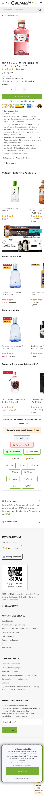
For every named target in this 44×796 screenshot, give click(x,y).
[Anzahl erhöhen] (18, 89)
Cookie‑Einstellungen (10, 640)
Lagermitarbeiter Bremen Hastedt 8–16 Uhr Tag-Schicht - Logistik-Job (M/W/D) (21, 688)
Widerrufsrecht (8, 636)
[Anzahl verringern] (4, 89)
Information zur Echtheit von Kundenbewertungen (22, 628)
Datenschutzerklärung (10, 632)
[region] (22, 38)
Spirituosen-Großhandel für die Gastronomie (19, 675)
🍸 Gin (22, 465)
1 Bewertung (19, 69)
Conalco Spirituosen (10, 600)
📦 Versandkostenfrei (22, 445)
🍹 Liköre (15, 458)
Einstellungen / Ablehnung (22, 778)
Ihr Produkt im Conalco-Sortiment (15, 679)
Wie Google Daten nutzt (29, 763)
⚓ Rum (34, 465)
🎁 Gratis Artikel (13, 451)
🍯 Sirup (29, 458)
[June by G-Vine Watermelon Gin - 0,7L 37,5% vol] (22, 38)
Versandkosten (19, 78)
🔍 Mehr (28, 486)
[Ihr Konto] (36, 3)
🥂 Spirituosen (32, 451)
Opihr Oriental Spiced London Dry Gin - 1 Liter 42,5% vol (13, 401)
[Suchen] (40, 10)
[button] (38, 784)
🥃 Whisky (28, 472)
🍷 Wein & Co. (29, 479)
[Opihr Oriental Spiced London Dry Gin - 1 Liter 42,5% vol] (15, 383)
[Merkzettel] (7, 3)
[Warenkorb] (41, 3)
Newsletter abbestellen (11, 664)
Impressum (6, 647)
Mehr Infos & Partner (13, 763)
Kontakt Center (7, 621)
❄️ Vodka (13, 479)
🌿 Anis (14, 472)
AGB (3, 644)
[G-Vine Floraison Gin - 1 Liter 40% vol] (15, 192)
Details (39, 792)
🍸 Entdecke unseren (22, 430)
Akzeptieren (22, 771)
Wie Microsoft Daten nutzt (22, 765)
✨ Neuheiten (22, 438)
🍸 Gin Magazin (9, 163)
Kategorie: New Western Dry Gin (16, 158)
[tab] (21, 507)
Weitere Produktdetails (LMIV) (15, 153)
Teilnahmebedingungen (11, 668)
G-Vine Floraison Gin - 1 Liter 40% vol (13, 210)
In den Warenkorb (22, 96)
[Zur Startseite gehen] (22, 3)
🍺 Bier (15, 486)
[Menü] (3, 3)
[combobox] (18, 10)
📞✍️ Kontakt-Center (11, 548)
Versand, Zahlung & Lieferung (13, 625)
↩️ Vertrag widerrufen (12, 557)
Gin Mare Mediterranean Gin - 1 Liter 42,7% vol (14, 293)
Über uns (5, 683)
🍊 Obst (9, 465)
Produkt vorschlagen (10, 671)
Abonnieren (9, 730)
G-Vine (12, 114)
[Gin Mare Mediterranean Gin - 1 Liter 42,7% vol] (15, 275)
